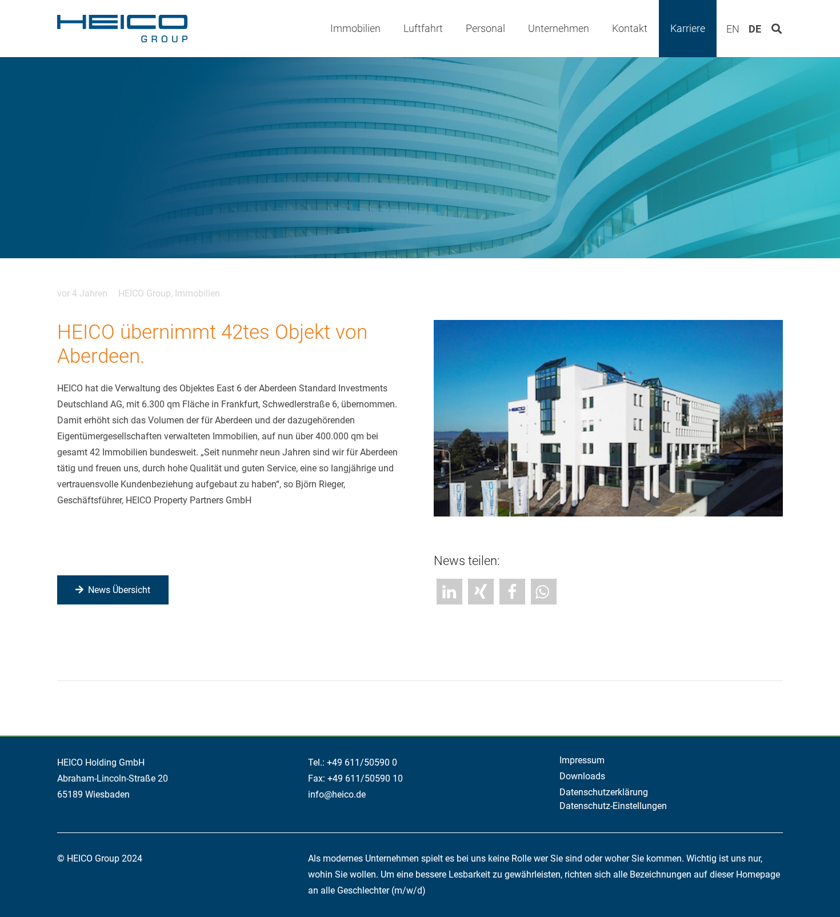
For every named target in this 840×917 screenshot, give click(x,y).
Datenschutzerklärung (603, 792)
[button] (390, 28)
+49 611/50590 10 (365, 778)
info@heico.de (337, 794)
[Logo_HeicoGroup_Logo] (122, 28)
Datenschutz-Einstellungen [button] (613, 805)
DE (755, 29)
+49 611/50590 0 (362, 762)
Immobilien (197, 293)
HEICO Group (144, 293)
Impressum (582, 760)
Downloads (582, 776)
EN (732, 29)
